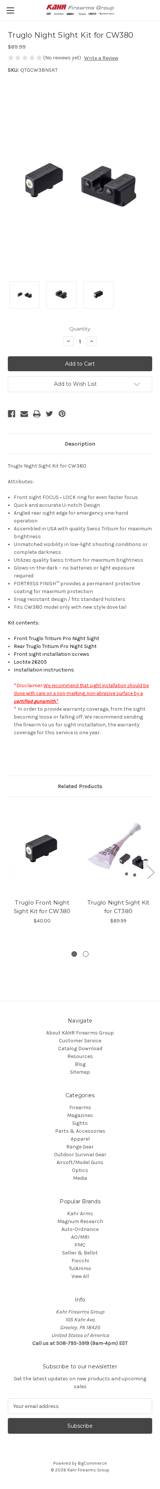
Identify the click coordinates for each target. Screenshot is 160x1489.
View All (80, 1276)
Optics (80, 1170)
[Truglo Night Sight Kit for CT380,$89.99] (118, 850)
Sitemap (80, 1072)
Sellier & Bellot (80, 1253)
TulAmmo (80, 1268)
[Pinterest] (62, 414)
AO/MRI (80, 1237)
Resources (80, 1056)
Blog (80, 1064)
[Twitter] (49, 414)
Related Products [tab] (80, 786)
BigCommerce (92, 1463)
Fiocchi (80, 1260)
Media (80, 1178)
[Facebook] (11, 414)
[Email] (24, 414)
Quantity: (80, 329)
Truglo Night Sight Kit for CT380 (118, 907)
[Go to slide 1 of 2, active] (74, 954)
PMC (80, 1245)
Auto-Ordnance (80, 1229)
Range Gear (80, 1147)
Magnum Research (80, 1221)
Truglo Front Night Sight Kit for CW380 (42, 907)
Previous (9, 872)
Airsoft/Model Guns (80, 1162)
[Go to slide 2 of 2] (86, 954)
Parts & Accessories (80, 1131)
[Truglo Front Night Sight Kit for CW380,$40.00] (42, 850)
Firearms (80, 1107)
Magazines (80, 1115)
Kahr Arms (80, 1213)
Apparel (80, 1139)
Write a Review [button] (101, 58)
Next (150, 872)
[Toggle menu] (10, 10)
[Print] (37, 414)
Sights (80, 1123)
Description (80, 443)
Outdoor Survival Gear (80, 1154)
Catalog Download (80, 1048)
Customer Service (80, 1040)
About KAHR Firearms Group (80, 1033)
